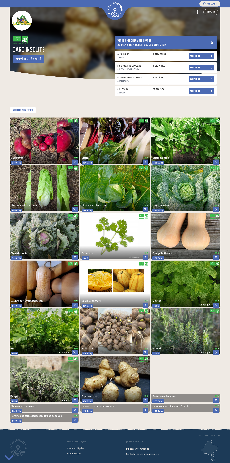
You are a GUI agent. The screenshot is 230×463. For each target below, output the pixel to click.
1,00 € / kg (16, 421)
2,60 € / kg (16, 210)
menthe (156, 300)
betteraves (17, 157)
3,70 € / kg (87, 401)
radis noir (87, 348)
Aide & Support (74, 453)
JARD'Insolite (134, 441)
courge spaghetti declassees (98, 406)
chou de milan (160, 205)
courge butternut (162, 253)
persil (14, 348)
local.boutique (76, 441)
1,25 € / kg (16, 411)
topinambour (89, 396)
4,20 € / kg (87, 163)
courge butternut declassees (27, 300)
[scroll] (9, 456)
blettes (86, 157)
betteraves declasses (164, 396)
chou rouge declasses (23, 406)
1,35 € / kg (158, 401)
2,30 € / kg (158, 258)
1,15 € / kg (16, 306)
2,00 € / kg (87, 210)
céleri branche (160, 157)
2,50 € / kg (158, 210)
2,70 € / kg (16, 163)
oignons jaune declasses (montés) (171, 406)
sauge (14, 396)
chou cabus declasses (94, 205)
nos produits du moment (23, 110)
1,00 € (85, 258)
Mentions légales (75, 448)
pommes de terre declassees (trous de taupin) (37, 415)
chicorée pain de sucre (24, 205)
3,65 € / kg (158, 163)
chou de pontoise (21, 253)
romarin (157, 348)
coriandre (87, 253)
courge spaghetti (91, 300)
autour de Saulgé (209, 435)
